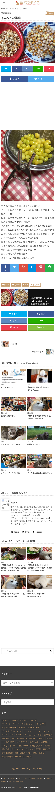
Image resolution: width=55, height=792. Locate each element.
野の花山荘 (19, 756)
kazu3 (14, 502)
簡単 (35, 753)
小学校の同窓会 (8, 742)
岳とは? (12, 778)
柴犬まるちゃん (36, 746)
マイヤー (19, 735)
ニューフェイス (39, 731)
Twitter (27, 532)
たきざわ (23, 720)
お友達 (40, 778)
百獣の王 (46, 749)
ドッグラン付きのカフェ (11, 731)
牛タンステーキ (17, 749)
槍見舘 (47, 746)
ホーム (4, 778)
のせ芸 (19, 778)
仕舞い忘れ (48, 735)
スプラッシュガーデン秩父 (29, 727)
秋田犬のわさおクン (23, 753)
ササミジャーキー (9, 727)
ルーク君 (37, 735)
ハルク (4, 735)
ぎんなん (36, 284)
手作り (4, 746)
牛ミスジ (29, 749)
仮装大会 (5, 738)
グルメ (6, 284)
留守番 (38, 749)
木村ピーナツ (22, 746)
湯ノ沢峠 (5, 749)
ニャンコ (27, 731)
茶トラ (41, 753)
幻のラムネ (34, 742)
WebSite (17, 532)
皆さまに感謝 (7, 753)
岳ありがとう (22, 742)
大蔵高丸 (40, 738)
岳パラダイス (18, 787)
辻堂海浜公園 (7, 756)
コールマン (41, 724)
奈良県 (49, 738)
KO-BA (15, 720)
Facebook (38, 532)
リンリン (28, 735)
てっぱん (32, 720)
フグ (11, 735)
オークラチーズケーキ (11, 724)
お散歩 (3, 781)
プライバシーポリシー (16, 781)
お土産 (17, 284)
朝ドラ (12, 746)
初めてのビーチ (17, 738)
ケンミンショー (28, 724)
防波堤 (28, 756)
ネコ (49, 731)
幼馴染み (44, 742)
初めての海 (30, 738)
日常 (26, 284)
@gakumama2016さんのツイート (27, 768)
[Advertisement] (27, 105)
